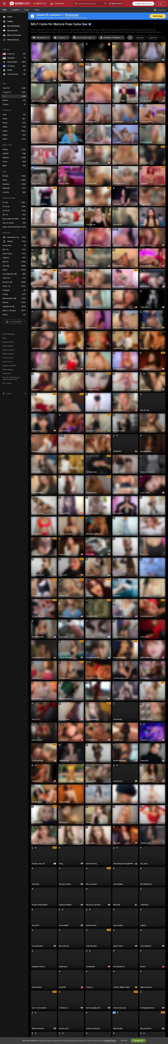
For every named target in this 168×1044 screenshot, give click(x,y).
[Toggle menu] (4, 3)
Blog (4, 338)
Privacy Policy (8, 358)
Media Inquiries (8, 354)
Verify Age (158, 16)
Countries (61, 38)
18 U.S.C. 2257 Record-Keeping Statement (11, 378)
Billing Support (8, 346)
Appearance (41, 38)
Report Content (8, 350)
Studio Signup (8, 370)
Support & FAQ (8, 342)
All (130, 38)
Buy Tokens (7, 383)
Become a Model (9, 366)
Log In (160, 4)
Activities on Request (112, 38)
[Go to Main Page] (19, 3)
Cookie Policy (110, 1041)
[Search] (105, 3)
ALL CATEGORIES (15, 322)
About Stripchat (8, 334)
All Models (7, 373)
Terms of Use (8, 362)
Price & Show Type (84, 38)
